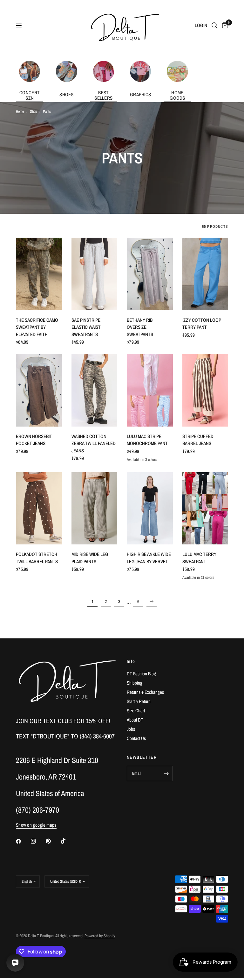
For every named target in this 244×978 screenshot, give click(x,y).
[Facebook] (23, 841)
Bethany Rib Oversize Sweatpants (140, 327)
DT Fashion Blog (141, 673)
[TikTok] (68, 841)
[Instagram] (38, 841)
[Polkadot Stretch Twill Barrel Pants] (39, 508)
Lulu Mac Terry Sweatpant (199, 558)
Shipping (134, 683)
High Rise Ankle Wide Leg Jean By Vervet (149, 558)
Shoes (66, 94)
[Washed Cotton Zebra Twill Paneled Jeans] (94, 390)
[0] (224, 25)
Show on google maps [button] (36, 825)
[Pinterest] (53, 841)
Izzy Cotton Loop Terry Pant (201, 324)
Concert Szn (29, 95)
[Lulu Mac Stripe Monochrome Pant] (150, 390)
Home (20, 111)
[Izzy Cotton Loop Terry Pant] (205, 274)
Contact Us (136, 738)
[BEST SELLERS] (103, 71)
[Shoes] (66, 71)
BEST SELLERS (103, 95)
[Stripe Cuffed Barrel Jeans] (205, 390)
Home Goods (177, 95)
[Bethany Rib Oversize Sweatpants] (150, 274)
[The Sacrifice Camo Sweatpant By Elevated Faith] (39, 274)
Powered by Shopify (100, 935)
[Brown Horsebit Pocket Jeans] (39, 390)
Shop (33, 111)
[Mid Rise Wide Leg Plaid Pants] (94, 508)
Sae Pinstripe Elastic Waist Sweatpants (86, 327)
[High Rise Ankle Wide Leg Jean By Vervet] (150, 508)
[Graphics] (140, 71)
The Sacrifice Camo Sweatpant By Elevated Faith (37, 327)
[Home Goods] (177, 71)
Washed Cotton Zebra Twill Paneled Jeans (93, 443)
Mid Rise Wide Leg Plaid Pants (89, 558)
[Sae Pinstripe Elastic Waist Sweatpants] (94, 274)
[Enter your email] (166, 773)
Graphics (140, 94)
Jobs (131, 729)
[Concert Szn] (29, 71)
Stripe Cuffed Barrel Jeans (198, 440)
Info (131, 661)
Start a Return (139, 701)
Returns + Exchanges (145, 692)
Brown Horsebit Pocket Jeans (34, 440)
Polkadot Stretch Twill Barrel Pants (37, 558)
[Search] (214, 25)
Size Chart (136, 710)
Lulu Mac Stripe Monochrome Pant (147, 440)
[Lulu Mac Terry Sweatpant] (205, 508)
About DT (135, 719)
